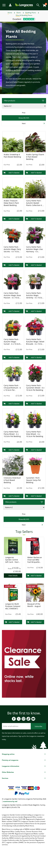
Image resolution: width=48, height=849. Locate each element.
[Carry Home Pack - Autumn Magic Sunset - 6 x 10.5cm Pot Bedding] (12, 326)
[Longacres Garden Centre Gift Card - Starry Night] (13, 546)
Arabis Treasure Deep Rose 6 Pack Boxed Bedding (11, 202)
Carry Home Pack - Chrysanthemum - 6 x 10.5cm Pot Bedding (12, 389)
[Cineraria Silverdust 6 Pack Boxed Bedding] (12, 465)
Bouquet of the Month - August (34, 605)
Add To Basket (14, 172)
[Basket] (43, 4)
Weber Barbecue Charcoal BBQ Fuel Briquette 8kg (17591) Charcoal (34, 562)
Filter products (9, 100)
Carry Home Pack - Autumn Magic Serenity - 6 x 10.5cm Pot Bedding (35, 296)
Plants (19, 13)
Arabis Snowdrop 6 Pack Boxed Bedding (12, 155)
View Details (13, 575)
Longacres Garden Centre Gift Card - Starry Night (12, 561)
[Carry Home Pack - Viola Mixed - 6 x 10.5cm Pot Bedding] (35, 419)
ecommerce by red (10, 801)
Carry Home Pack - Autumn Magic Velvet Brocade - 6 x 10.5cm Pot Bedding (35, 342)
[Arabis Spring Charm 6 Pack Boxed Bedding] (35, 141)
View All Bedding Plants (24, 15)
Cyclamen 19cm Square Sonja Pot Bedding (33, 480)
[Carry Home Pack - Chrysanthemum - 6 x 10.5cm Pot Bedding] (12, 372)
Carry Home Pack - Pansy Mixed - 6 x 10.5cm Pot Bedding (12, 434)
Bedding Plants (30, 13)
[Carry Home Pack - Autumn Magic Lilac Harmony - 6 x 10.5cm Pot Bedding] (35, 234)
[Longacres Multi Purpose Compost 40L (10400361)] (13, 592)
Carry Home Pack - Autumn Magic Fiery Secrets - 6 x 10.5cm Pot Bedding (12, 250)
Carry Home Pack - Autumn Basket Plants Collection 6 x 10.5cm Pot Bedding (34, 204)
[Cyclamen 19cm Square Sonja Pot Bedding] (35, 465)
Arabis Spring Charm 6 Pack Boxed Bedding (35, 156)
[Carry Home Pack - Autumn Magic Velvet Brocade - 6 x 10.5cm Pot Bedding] (35, 326)
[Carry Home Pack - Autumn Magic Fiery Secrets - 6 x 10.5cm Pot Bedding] (12, 234)
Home (10, 13)
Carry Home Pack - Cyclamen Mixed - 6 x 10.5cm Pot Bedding (35, 387)
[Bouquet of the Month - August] (35, 592)
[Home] (24, 5)
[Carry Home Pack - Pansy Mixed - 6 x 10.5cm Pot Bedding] (12, 419)
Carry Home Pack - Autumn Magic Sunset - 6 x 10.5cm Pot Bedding (12, 342)
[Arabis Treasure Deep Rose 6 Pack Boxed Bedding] (12, 187)
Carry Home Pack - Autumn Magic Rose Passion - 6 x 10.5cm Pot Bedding (12, 296)
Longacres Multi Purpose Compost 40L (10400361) (12, 606)
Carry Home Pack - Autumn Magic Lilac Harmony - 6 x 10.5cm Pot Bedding (34, 250)
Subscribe (38, 726)
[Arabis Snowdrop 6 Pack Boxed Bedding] (12, 141)
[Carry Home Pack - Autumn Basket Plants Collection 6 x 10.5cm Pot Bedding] (35, 187)
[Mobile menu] (4, 5)
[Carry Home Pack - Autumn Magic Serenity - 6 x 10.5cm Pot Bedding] (35, 280)
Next (24, 123)
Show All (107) (24, 118)
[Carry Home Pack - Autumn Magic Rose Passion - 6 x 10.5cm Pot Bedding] (12, 280)
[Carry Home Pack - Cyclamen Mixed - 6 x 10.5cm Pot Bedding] (35, 372)
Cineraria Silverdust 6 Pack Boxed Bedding (12, 480)
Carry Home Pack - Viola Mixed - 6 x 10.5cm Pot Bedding (34, 434)
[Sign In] (10, 5)
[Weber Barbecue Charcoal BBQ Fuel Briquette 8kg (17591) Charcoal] (35, 546)
